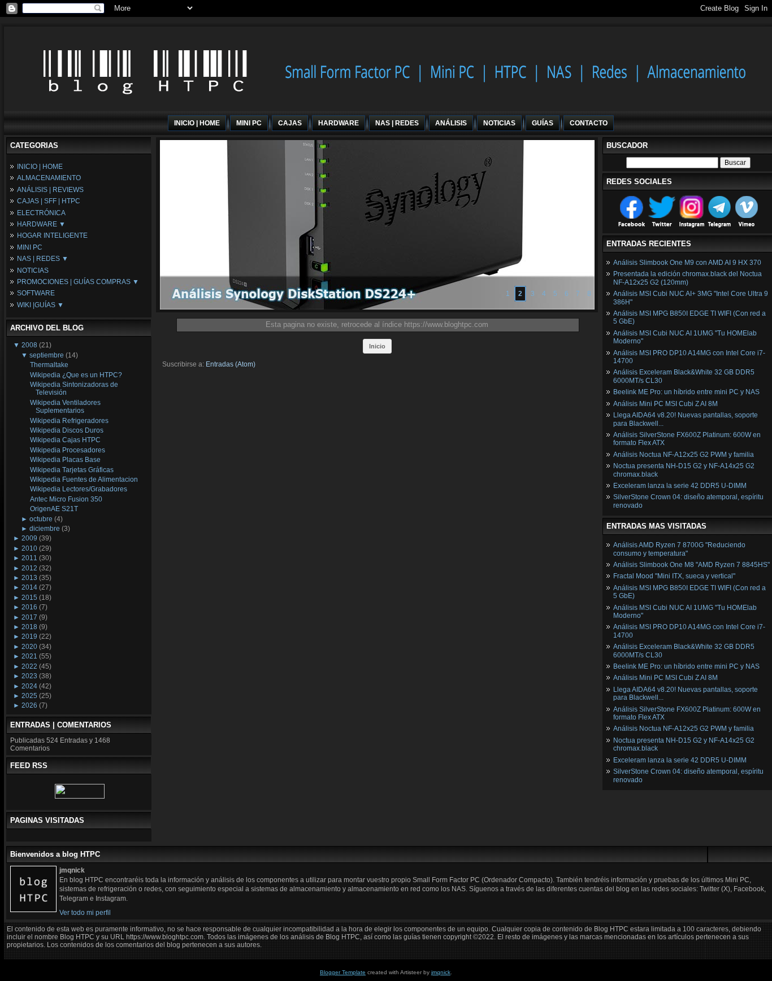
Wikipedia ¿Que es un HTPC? (76, 375)
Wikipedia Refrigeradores (69, 421)
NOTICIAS (33, 270)
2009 (29, 538)
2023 (29, 676)
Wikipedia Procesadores (67, 450)
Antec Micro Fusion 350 (66, 499)
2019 (29, 636)
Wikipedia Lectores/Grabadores (78, 489)
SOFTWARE (36, 293)
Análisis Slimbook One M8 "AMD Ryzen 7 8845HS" (691, 565)
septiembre (46, 355)
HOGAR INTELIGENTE (52, 235)
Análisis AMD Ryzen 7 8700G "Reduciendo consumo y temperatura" (679, 549)
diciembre (44, 529)
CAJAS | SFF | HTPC (48, 201)
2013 (29, 578)
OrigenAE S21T (54, 509)
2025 (29, 696)
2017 (29, 617)
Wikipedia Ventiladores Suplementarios (65, 407)
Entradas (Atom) (230, 364)
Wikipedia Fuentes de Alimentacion (84, 479)
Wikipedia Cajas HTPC (65, 440)
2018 (29, 627)
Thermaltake (49, 365)
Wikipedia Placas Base (65, 460)
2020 (29, 647)
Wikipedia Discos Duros (66, 430)
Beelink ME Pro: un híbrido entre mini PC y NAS (686, 392)
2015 (29, 597)
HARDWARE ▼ (41, 224)
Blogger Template (343, 972)
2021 (29, 656)
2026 (29, 705)
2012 (29, 568)
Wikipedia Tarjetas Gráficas (72, 470)
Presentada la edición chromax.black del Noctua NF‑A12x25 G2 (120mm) (687, 278)
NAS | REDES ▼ (42, 259)
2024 (29, 686)
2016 (29, 607)
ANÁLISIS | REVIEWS (50, 190)
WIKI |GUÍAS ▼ (40, 305)
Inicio (377, 346)
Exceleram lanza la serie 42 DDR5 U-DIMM (680, 486)
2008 (29, 345)
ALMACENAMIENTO (49, 178)
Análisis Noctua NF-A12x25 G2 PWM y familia (683, 455)
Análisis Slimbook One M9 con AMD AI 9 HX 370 (687, 263)
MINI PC (29, 247)
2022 (29, 666)
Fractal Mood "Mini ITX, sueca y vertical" (674, 576)
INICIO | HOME (40, 167)
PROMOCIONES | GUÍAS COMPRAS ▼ (78, 282)
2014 (29, 587)
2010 (29, 548)
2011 (29, 558)
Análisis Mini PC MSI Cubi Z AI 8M (665, 404)
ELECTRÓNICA (41, 213)
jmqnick (440, 972)
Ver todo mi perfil (85, 913)
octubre (41, 519)
